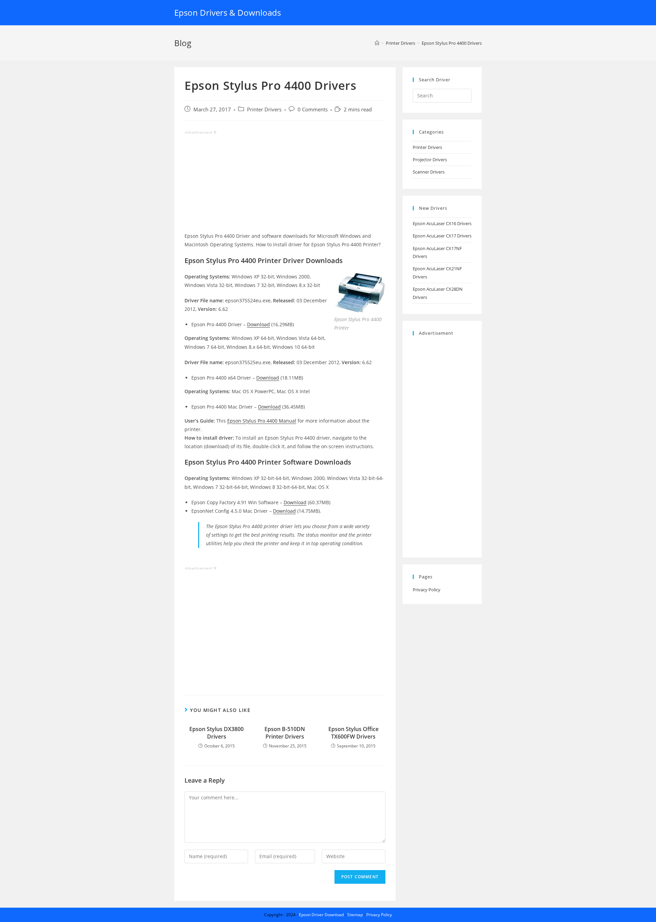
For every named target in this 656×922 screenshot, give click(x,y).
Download (258, 324)
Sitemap (355, 915)
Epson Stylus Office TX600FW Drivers (353, 732)
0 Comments (313, 109)
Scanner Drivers (429, 172)
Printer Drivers (264, 109)
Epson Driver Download (321, 915)
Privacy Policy (426, 590)
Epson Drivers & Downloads (227, 12)
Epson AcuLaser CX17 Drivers (442, 236)
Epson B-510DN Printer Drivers (284, 732)
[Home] (377, 43)
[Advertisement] (284, 184)
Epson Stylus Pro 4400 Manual (261, 420)
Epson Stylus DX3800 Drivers (216, 732)
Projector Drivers (430, 159)
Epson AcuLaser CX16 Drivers (442, 223)
